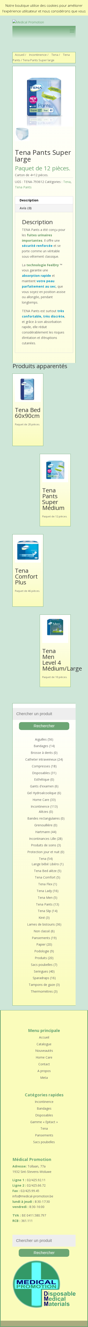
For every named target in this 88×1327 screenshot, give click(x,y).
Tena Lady (44, 891)
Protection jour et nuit (43, 852)
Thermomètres (42, 991)
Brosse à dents (42, 752)
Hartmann (42, 832)
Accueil (19, 55)
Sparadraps (41, 978)
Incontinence (38, 55)
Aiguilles (41, 739)
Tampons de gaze (42, 984)
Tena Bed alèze (45, 871)
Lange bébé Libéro (45, 864)
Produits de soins (43, 845)
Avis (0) (26, 208)
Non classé (42, 931)
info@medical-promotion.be (32, 1196)
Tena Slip (44, 911)
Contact (44, 1064)
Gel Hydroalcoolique (41, 793)
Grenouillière (43, 825)
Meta (44, 1077)
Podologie (41, 951)
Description (29, 200)
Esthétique (41, 779)
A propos (44, 1071)
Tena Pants (23, 187)
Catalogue (44, 1044)
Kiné (42, 917)
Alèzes (43, 811)
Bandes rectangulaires (43, 818)
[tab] (44, 200)
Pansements (41, 938)
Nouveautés (44, 1050)
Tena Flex (45, 884)
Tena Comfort (45, 877)
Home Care (40, 800)
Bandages (41, 746)
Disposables (41, 773)
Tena (54, 55)
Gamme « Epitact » (44, 1122)
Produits (41, 958)
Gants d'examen (42, 786)
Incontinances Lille (42, 838)
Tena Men (45, 897)
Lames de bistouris (41, 924)
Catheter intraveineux (40, 759)
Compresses (41, 766)
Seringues (41, 971)
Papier (41, 944)
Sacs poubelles (42, 964)
